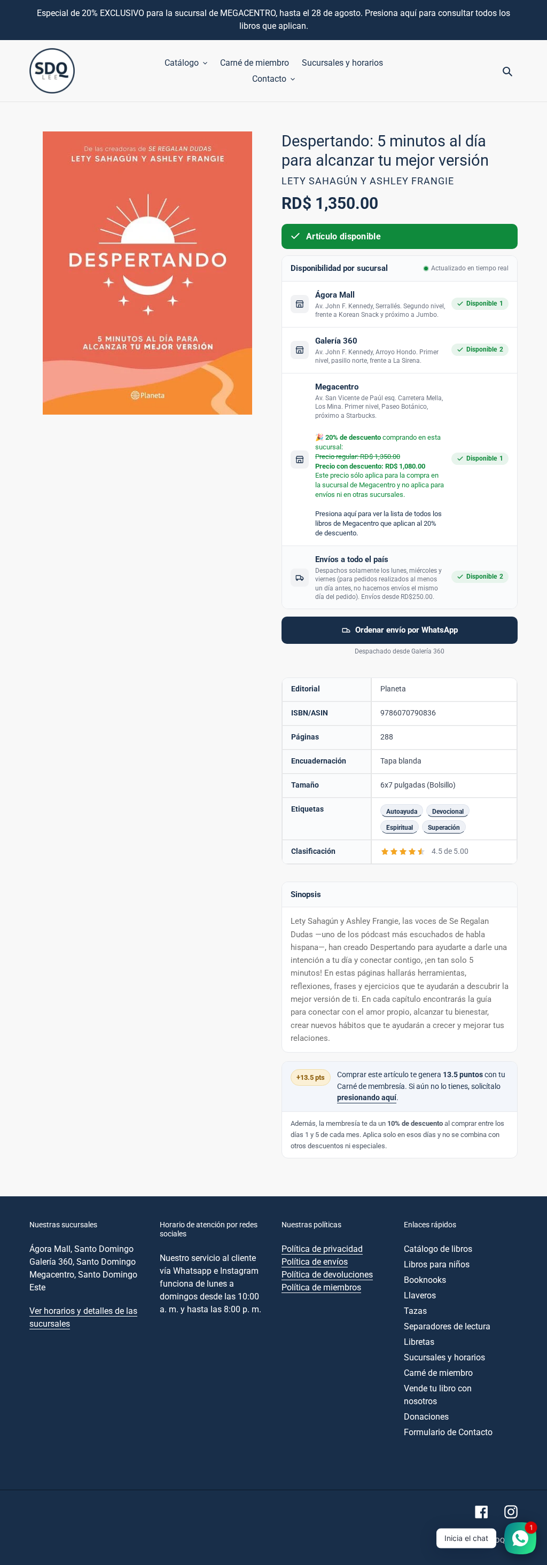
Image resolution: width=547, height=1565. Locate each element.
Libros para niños (437, 1264)
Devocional (448, 811)
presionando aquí (366, 1097)
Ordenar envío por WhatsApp (406, 630)
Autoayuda (401, 811)
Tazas (415, 1311)
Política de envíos (315, 1262)
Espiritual (399, 827)
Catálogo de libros (438, 1249)
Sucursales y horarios (444, 1357)
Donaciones (426, 1417)
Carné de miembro (438, 1373)
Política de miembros (321, 1287)
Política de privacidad (322, 1249)
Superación (444, 827)
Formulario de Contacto (448, 1432)
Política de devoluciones (327, 1275)
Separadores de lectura (447, 1326)
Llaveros (420, 1295)
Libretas (419, 1342)
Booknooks (425, 1280)
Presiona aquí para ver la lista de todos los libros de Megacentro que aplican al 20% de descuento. (378, 523)
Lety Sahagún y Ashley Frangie (368, 180)
